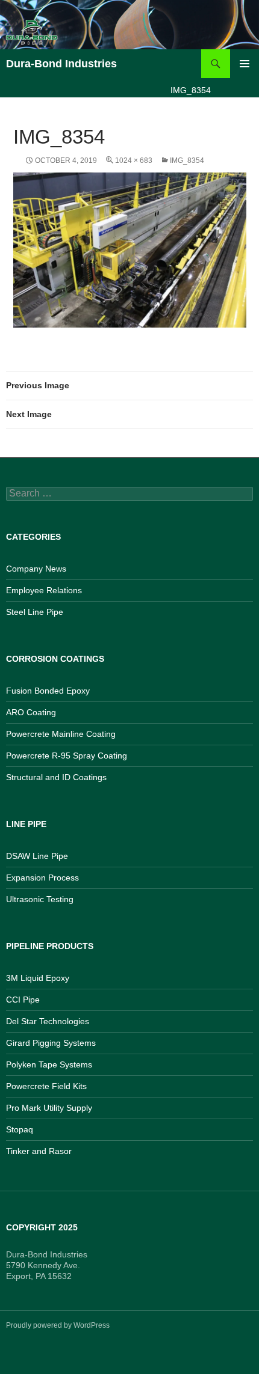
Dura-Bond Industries (61, 64)
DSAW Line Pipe (37, 856)
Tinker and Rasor (39, 1151)
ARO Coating (31, 712)
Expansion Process (42, 877)
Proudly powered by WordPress (58, 1325)
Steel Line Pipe (34, 612)
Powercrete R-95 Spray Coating (66, 755)
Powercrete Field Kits (46, 1086)
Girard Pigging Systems (51, 1043)
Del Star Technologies (47, 1021)
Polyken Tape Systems (49, 1064)
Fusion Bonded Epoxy (48, 690)
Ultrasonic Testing (39, 899)
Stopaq (19, 1129)
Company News (36, 568)
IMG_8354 (187, 160)
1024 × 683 (133, 160)
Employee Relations (44, 590)
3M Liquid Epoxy (37, 978)
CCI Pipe (23, 999)
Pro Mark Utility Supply (49, 1108)
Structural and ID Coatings (56, 777)
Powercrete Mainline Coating (61, 734)
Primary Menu (244, 63)
